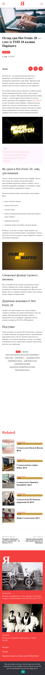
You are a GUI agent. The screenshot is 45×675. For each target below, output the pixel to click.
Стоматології (21, 442)
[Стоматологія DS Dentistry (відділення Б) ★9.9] (8, 498)
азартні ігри (25, 351)
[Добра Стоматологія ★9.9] (8, 515)
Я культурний (6, 593)
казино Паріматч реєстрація (22, 364)
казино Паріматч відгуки (15, 360)
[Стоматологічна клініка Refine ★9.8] (8, 464)
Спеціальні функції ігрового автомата (15, 155)
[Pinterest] (40, 68)
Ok (23, 672)
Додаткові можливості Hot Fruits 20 (14, 158)
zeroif (5, 56)
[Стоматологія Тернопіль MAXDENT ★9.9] (8, 481)
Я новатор (6, 52)
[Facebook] (30, 68)
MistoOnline (34, 656)
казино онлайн (9, 357)
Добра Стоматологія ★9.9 (28, 518)
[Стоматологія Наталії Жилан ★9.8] (8, 446)
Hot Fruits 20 (37, 100)
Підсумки (6, 161)
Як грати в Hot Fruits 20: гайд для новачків (16, 152)
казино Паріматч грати (30, 360)
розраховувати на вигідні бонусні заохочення (22, 367)
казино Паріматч (19, 357)
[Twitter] (35, 68)
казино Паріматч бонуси (33, 357)
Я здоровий (5, 635)
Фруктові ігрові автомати (22, 370)
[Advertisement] (22, 398)
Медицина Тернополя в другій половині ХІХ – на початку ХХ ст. (11, 541)
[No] (42, 668)
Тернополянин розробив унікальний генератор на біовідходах (34, 541)
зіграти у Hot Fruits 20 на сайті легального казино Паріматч (22, 354)
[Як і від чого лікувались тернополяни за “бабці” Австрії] (22, 618)
